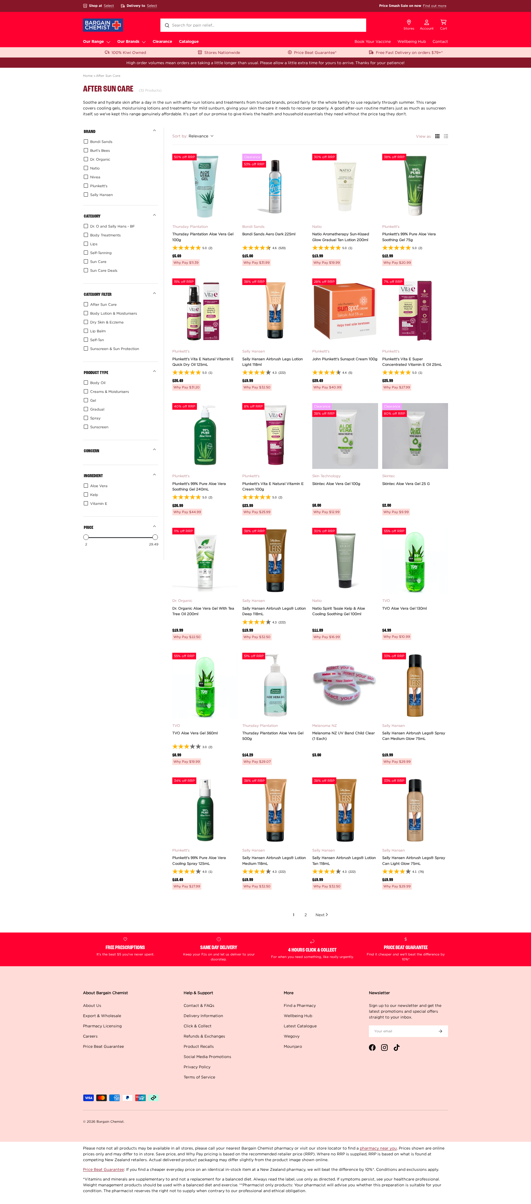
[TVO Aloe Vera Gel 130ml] (415, 561)
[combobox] (263, 25)
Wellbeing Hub (411, 41)
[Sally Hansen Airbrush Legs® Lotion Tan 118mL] (345, 810)
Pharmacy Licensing (102, 1026)
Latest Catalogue (300, 1026)
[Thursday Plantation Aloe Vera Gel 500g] (275, 686)
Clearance (162, 42)
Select (109, 5)
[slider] (86, 537)
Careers (90, 1036)
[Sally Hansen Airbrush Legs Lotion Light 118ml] (275, 311)
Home (88, 75)
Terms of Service (199, 1077)
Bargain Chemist (110, 1121)
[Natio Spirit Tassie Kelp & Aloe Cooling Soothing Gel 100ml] (345, 561)
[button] (443, 25)
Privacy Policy (197, 1067)
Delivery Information (203, 1016)
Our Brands (128, 42)
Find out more (434, 5)
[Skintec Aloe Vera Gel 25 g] (415, 436)
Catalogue (189, 42)
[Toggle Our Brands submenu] (143, 41)
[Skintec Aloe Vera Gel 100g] (345, 436)
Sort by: (190, 136)
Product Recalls (199, 1046)
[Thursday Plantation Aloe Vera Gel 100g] (205, 187)
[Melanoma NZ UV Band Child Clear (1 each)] (345, 686)
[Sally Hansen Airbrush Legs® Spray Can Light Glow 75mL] (415, 810)
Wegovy (292, 1036)
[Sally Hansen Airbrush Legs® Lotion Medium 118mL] (275, 810)
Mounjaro (293, 1046)
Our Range (93, 42)
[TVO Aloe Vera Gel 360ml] (205, 686)
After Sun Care (108, 75)
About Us (92, 1005)
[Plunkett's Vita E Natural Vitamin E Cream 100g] (275, 436)
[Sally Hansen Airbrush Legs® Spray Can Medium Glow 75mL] (415, 686)
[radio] (437, 136)
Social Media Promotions (207, 1056)
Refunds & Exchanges (204, 1036)
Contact (440, 41)
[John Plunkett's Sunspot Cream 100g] (345, 311)
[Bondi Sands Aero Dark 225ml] (275, 187)
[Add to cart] (230, 212)
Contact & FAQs (199, 1005)
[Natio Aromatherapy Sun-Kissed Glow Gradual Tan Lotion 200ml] (345, 187)
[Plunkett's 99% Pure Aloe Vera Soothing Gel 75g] (415, 187)
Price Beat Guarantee (103, 1046)
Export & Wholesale (102, 1016)
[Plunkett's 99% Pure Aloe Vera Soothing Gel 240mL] (205, 436)
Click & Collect (198, 1026)
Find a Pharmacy (300, 1005)
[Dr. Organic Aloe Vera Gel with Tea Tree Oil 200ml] (205, 561)
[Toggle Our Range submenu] (108, 41)
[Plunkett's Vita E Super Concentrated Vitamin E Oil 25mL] (415, 311)
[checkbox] (119, 141)
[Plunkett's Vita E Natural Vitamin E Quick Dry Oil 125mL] (205, 311)
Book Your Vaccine (373, 41)
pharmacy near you (378, 1148)
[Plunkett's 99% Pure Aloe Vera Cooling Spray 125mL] (205, 810)
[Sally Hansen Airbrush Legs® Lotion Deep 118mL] (275, 561)
